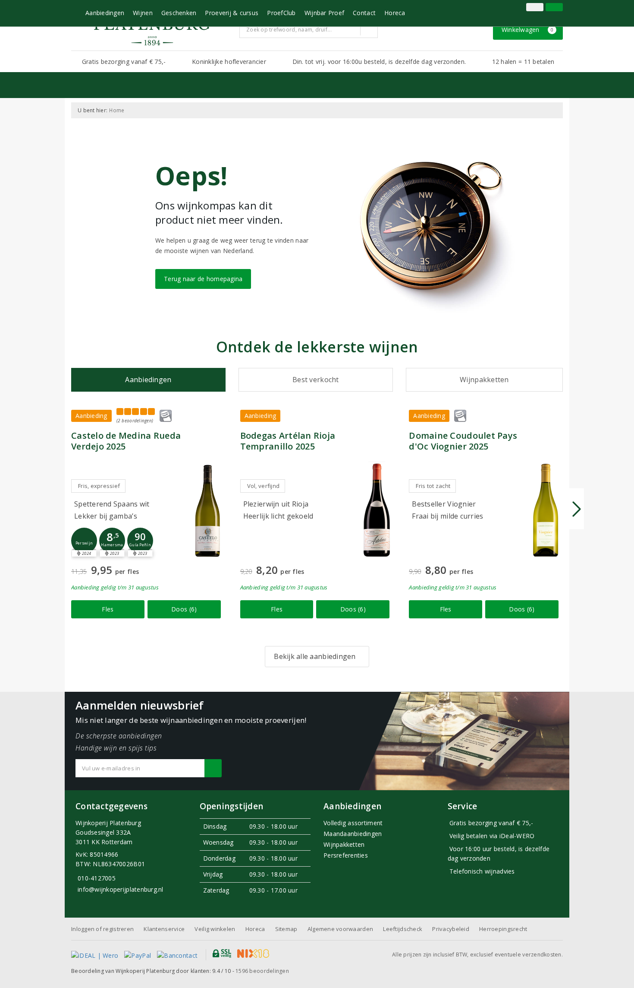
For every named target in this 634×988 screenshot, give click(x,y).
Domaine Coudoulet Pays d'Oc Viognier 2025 (463, 441)
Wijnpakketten (343, 844)
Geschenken (179, 13)
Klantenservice (164, 929)
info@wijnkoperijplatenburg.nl (120, 889)
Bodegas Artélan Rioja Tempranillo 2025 (288, 441)
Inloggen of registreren (102, 929)
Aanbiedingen (104, 13)
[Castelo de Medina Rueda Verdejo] (208, 510)
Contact (364, 13)
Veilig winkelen (215, 929)
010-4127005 (97, 878)
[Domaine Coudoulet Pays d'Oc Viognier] (545, 510)
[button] (84, 541)
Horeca (394, 13)
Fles (107, 609)
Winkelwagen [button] (528, 29)
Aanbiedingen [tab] (148, 379)
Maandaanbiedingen (352, 834)
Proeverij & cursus (231, 13)
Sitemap (286, 929)
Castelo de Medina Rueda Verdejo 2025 (126, 441)
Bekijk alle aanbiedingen (314, 656)
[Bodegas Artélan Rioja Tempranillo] (376, 510)
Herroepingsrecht (503, 929)
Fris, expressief (99, 486)
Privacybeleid (450, 929)
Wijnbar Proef (324, 13)
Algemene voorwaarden (340, 929)
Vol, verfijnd (263, 486)
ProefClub (281, 13)
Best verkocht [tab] (315, 379)
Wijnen (143, 13)
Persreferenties (345, 855)
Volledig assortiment (353, 823)
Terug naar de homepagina (203, 279)
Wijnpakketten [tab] (484, 379)
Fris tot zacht (433, 486)
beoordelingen (262, 971)
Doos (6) (184, 609)
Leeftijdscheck (402, 929)
